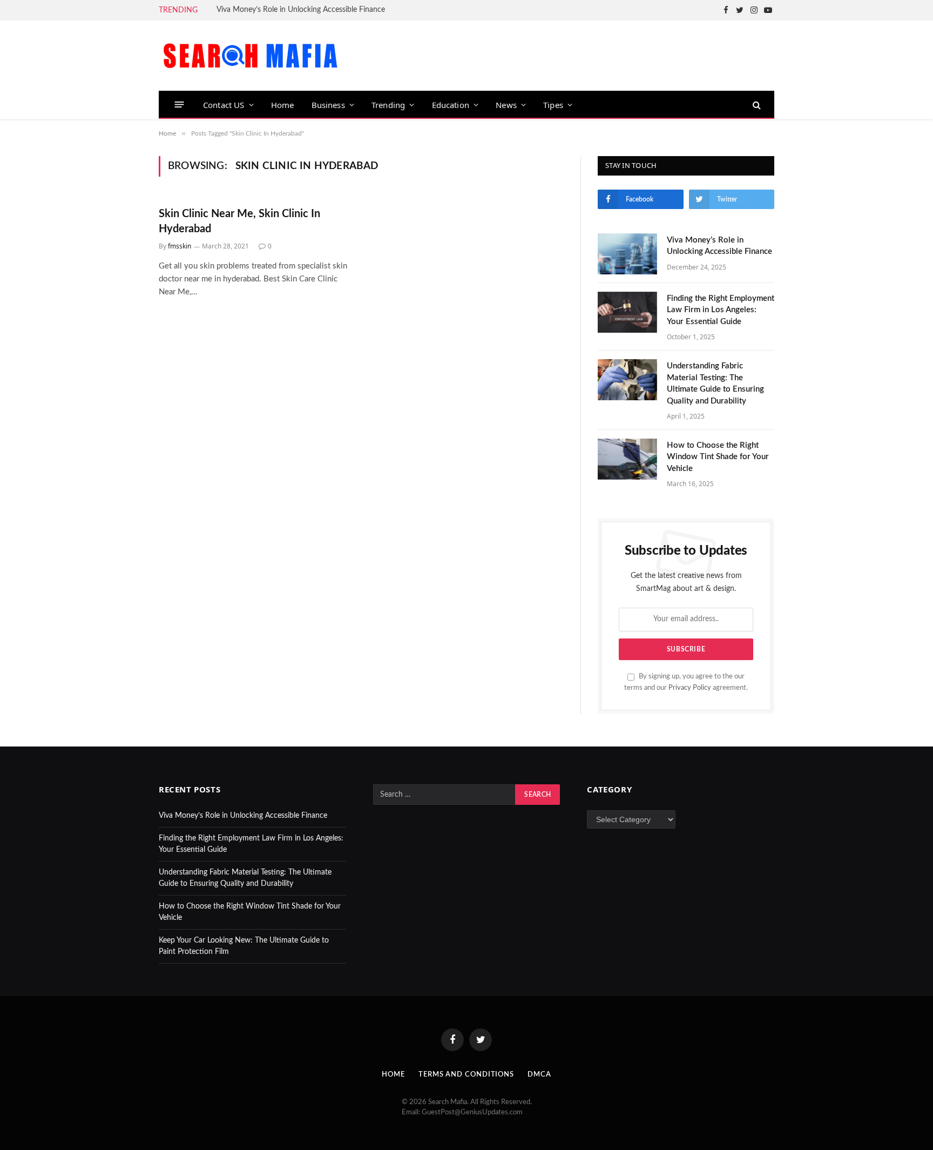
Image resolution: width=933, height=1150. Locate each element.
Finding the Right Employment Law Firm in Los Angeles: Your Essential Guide (720, 310)
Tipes (553, 104)
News (506, 104)
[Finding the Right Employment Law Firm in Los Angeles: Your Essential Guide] (627, 312)
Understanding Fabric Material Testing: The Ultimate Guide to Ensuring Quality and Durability (715, 383)
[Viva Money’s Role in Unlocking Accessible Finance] (627, 253)
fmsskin (179, 246)
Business (328, 104)
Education (451, 104)
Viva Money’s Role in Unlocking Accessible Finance (301, 10)
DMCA (539, 1074)
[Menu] (179, 104)
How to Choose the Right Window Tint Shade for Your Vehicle (718, 457)
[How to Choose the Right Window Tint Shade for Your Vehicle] (627, 459)
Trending (388, 104)
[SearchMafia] (250, 55)
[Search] (756, 104)
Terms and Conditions (466, 1074)
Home (282, 104)
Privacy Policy (689, 687)
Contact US (224, 104)
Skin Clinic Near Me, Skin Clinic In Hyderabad (239, 221)
